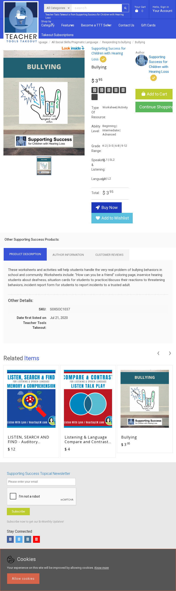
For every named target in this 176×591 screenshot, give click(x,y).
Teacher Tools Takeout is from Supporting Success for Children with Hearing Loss (84, 16)
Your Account (162, 9)
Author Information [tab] (68, 254)
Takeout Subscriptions (57, 35)
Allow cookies (23, 578)
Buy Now (109, 207)
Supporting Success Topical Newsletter (38, 473)
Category (48, 23)
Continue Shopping (156, 106)
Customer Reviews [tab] (109, 254)
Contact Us (126, 25)
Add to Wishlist (115, 218)
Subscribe (18, 511)
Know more (101, 567)
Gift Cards (148, 25)
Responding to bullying (116, 42)
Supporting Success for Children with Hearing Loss (108, 53)
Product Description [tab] (25, 254)
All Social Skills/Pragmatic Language (75, 42)
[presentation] (158, 352)
